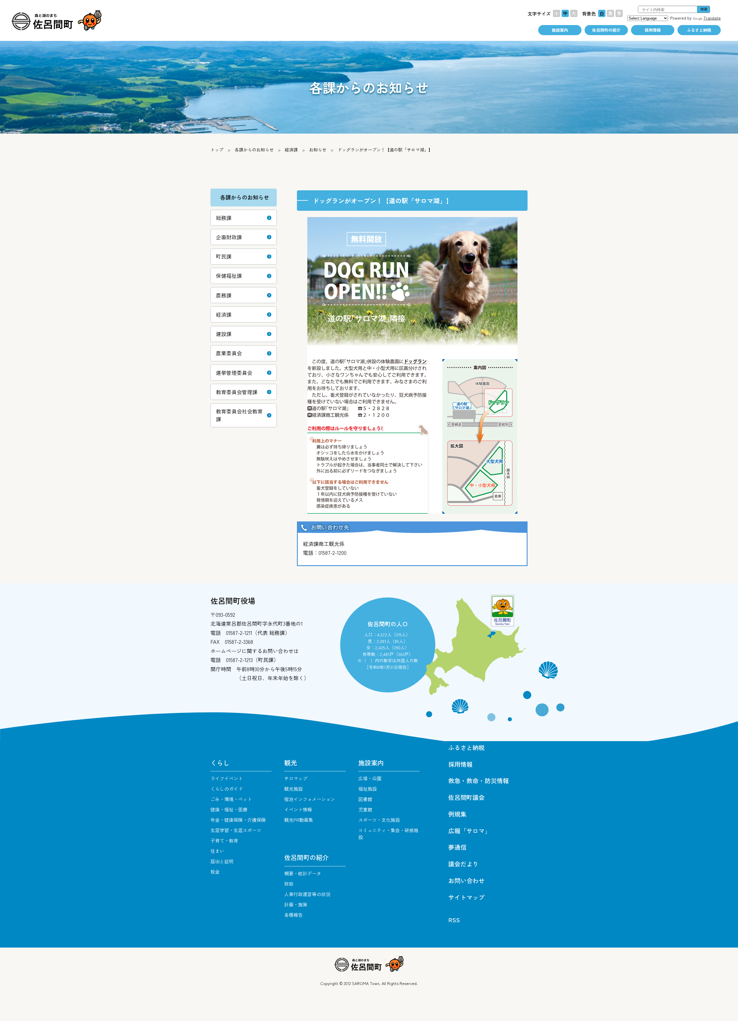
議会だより (463, 863)
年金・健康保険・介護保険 (238, 819)
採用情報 (653, 30)
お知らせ (317, 150)
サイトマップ (466, 897)
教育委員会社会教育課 (239, 415)
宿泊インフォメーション (309, 799)
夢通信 (457, 847)
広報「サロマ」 (469, 830)
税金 (215, 871)
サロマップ (295, 778)
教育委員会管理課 (236, 392)
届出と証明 (222, 861)
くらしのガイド (226, 788)
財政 (288, 883)
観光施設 (293, 788)
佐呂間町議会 (466, 797)
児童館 (365, 809)
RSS (454, 919)
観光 (290, 762)
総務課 (223, 217)
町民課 (223, 256)
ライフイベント (226, 778)
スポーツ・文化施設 (379, 819)
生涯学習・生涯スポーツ (235, 830)
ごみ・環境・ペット (231, 799)
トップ (216, 150)
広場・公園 (369, 778)
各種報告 (293, 914)
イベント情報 (298, 809)
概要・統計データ (302, 873)
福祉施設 (367, 788)
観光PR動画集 (298, 819)
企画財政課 (229, 237)
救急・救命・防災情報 (478, 780)
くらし (219, 762)
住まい (217, 850)
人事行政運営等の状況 (307, 894)
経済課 (291, 150)
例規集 (457, 814)
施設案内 (560, 30)
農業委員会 (229, 353)
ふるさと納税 (699, 30)
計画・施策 (295, 904)
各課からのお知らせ (254, 150)
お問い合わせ (466, 880)
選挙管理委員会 (234, 372)
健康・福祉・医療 (228, 809)
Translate (712, 18)
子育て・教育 (224, 840)
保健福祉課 (229, 275)
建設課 (223, 333)
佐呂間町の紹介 (606, 30)
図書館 (365, 799)
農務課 (223, 295)
